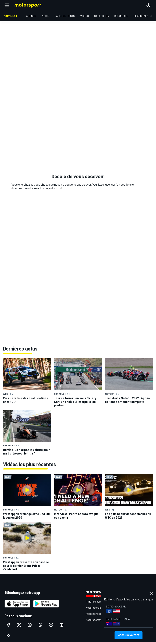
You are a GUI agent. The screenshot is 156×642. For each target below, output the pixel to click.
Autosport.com (94, 613)
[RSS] (8, 635)
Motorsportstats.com (98, 619)
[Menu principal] (7, 5)
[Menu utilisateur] (148, 5)
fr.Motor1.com (93, 601)
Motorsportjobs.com (97, 607)
